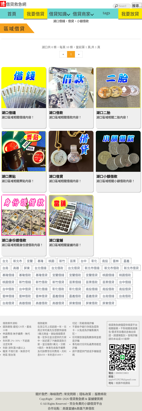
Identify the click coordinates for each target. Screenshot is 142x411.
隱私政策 (85, 394)
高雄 (16, 268)
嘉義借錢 (58, 296)
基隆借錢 (8, 275)
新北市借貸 (131, 268)
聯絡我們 (56, 394)
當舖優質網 (95, 398)
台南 (5, 268)
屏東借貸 (108, 303)
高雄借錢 (25, 303)
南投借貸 (125, 289)
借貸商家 (81, 14)
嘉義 (126, 261)
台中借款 (8, 289)
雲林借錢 (8, 296)
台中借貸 (25, 289)
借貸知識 (58, 14)
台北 (5, 261)
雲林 (116, 261)
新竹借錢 (25, 282)
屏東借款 (92, 303)
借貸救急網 (16, 4)
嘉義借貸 (92, 296)
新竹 (62, 261)
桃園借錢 (108, 275)
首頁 (11, 14)
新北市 (17, 261)
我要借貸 (35, 14)
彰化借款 (58, 289)
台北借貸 (74, 268)
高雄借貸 (58, 303)
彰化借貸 (75, 289)
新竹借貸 (58, 282)
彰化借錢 (42, 289)
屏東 (27, 268)
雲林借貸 (42, 296)
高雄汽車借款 (85, 408)
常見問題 (70, 394)
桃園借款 (125, 275)
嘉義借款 (75, 296)
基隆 (40, 261)
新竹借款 (42, 282)
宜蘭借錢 (58, 275)
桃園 (51, 261)
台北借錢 (40, 268)
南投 (105, 261)
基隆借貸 (42, 275)
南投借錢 (92, 289)
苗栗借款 (92, 282)
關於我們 (41, 394)
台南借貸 (8, 303)
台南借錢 (108, 296)
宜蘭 (30, 261)
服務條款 (100, 394)
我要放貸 (130, 14)
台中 (84, 261)
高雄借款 (42, 303)
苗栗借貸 (108, 282)
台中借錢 (125, 282)
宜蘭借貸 (92, 275)
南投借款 (108, 289)
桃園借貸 (8, 282)
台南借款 (125, 296)
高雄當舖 (68, 408)
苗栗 (73, 261)
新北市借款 (111, 268)
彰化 (94, 261)
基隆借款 (25, 275)
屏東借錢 (75, 303)
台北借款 (57, 268)
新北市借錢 (92, 268)
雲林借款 (25, 296)
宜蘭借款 (75, 275)
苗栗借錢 (75, 282)
